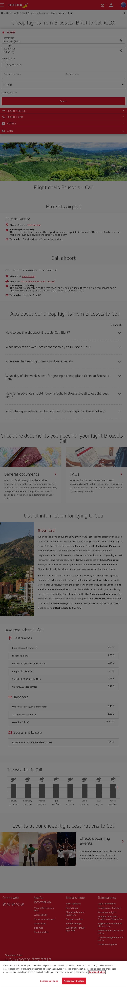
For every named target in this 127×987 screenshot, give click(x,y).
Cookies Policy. (97, 972)
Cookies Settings (49, 980)
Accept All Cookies (74, 980)
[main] (63, 974)
